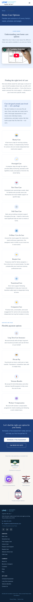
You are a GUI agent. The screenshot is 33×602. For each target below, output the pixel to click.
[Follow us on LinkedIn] (7, 529)
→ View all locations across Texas (9, 525)
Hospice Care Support (8, 546)
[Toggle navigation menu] (29, 2)
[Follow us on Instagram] (11, 529)
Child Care (4, 554)
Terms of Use (20, 599)
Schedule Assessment (7, 578)
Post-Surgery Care (7, 541)
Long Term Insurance (7, 581)
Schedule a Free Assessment (16, 440)
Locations (4, 566)
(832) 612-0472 (7, 521)
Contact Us (5, 586)
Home (3, 10)
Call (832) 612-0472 (16, 445)
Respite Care (5, 549)
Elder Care (4, 536)
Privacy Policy (13, 599)
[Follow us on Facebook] (3, 529)
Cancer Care (5, 544)
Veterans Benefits (6, 584)
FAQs (3, 569)
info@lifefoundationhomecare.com (12, 523)
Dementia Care (6, 539)
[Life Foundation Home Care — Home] (9, 3)
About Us (4, 561)
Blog (3, 571)
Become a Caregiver (7, 564)
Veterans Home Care (7, 551)
